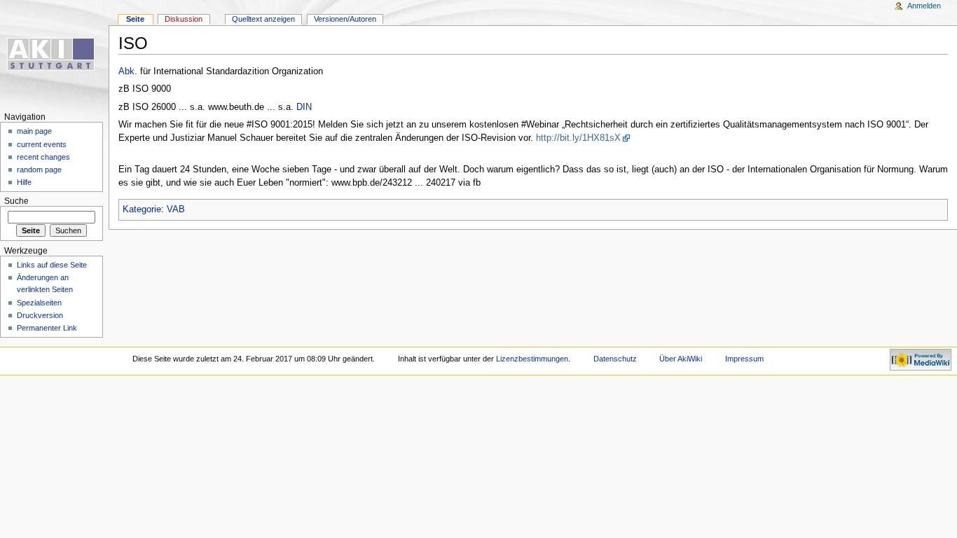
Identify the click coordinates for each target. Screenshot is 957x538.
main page (34, 131)
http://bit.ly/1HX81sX (578, 138)
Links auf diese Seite (52, 265)
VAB (176, 209)
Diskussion (183, 19)
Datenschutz (615, 358)
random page (39, 169)
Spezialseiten (39, 302)
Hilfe (24, 182)
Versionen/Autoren (345, 19)
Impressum (744, 358)
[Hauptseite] (54, 54)
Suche (16, 201)
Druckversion (40, 315)
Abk (126, 71)
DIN (304, 107)
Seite (135, 19)
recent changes (43, 157)
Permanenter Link (47, 328)
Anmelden (924, 5)
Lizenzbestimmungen (532, 358)
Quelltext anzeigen (263, 19)
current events (42, 144)
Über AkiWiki (680, 358)
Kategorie (142, 209)
